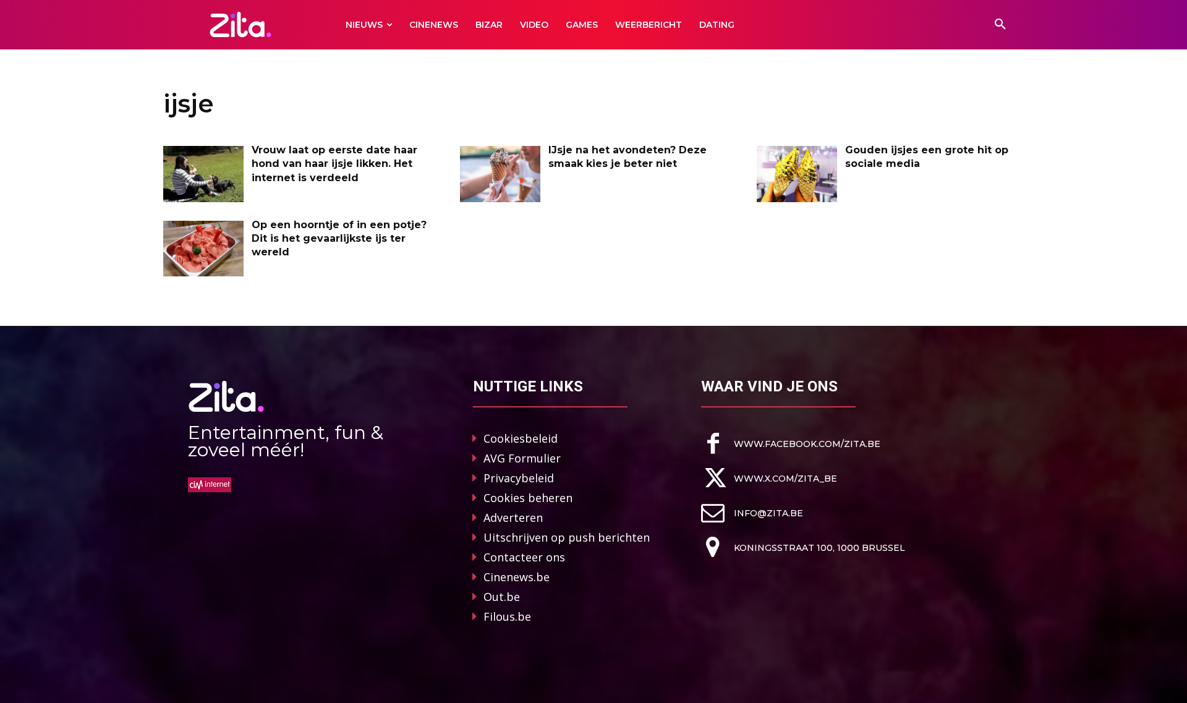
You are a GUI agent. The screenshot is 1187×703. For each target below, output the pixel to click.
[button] (1000, 24)
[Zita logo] (240, 24)
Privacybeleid (518, 478)
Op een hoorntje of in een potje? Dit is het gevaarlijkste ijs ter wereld (339, 238)
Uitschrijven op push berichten (566, 537)
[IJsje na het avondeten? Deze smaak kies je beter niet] (500, 174)
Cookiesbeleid (520, 438)
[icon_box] (790, 443)
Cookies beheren (527, 497)
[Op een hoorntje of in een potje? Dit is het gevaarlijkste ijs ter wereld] (203, 249)
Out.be (501, 596)
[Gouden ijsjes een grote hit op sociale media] (797, 174)
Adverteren (513, 517)
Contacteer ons (524, 557)
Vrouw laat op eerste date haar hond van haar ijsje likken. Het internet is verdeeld (334, 164)
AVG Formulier (522, 458)
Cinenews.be (516, 576)
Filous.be (507, 616)
